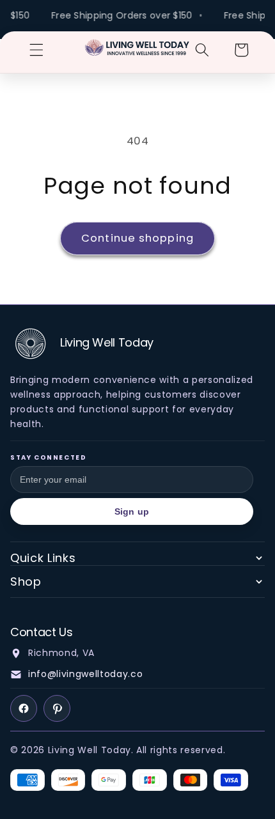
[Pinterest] (56, 708)
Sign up (131, 511)
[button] (36, 50)
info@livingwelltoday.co (85, 673)
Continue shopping (137, 238)
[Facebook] (23, 708)
